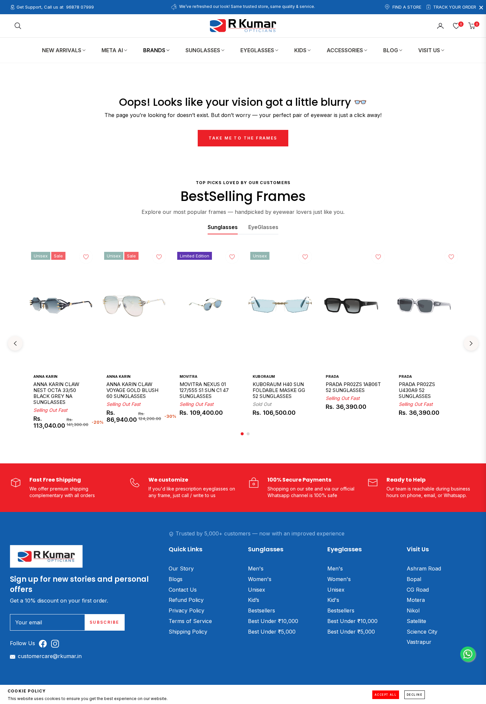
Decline (415, 694)
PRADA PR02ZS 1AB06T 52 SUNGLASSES (353, 387)
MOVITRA (188, 376)
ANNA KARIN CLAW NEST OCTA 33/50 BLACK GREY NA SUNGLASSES (56, 393)
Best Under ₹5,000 (272, 631)
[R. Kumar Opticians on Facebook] (44, 643)
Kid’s (253, 600)
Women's (259, 579)
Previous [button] (15, 343)
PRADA (332, 376)
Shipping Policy (188, 631)
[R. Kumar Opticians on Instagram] (57, 643)
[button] (18, 26)
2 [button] (248, 433)
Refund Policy (186, 600)
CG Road (418, 589)
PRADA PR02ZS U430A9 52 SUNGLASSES (417, 390)
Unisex (256, 589)
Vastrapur (419, 642)
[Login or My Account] (440, 26)
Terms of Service (190, 621)
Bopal (414, 579)
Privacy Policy (186, 610)
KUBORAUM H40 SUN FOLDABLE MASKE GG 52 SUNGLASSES (279, 390)
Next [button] (471, 343)
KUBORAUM (264, 376)
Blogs (175, 579)
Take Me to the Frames (243, 138)
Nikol (413, 610)
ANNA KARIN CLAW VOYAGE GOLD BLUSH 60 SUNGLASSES (132, 390)
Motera (416, 600)
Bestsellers (261, 610)
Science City (422, 631)
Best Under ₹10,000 (273, 621)
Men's (255, 568)
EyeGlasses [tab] (263, 227)
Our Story (181, 568)
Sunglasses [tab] (223, 227)
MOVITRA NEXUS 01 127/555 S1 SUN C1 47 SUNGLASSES (204, 390)
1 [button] (242, 433)
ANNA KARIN (45, 376)
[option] (61, 343)
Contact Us (183, 589)
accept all (386, 694)
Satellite (416, 621)
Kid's (333, 600)
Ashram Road (424, 568)
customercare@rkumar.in (50, 656)
